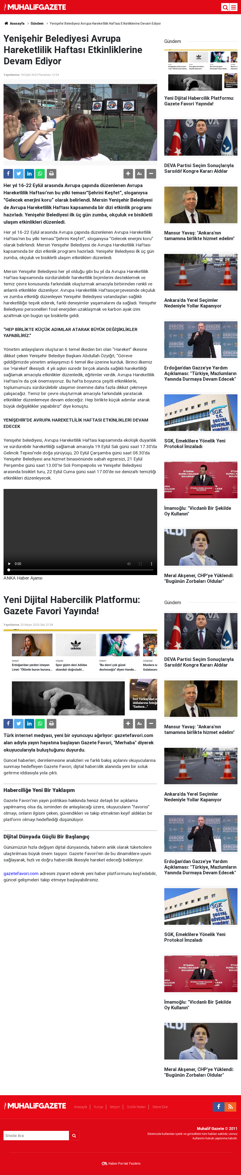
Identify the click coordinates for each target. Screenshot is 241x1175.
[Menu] (233, 7)
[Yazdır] (51, 173)
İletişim (115, 1107)
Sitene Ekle (160, 1107)
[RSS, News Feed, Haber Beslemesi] (230, 1107)
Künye (98, 1107)
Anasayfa (80, 1107)
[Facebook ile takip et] (219, 1107)
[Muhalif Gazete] (35, 6)
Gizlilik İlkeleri (136, 1107)
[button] (128, 173)
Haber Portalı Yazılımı (124, 1163)
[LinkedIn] (29, 173)
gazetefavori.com (21, 873)
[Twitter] (19, 173)
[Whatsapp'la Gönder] (40, 173)
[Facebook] (8, 173)
